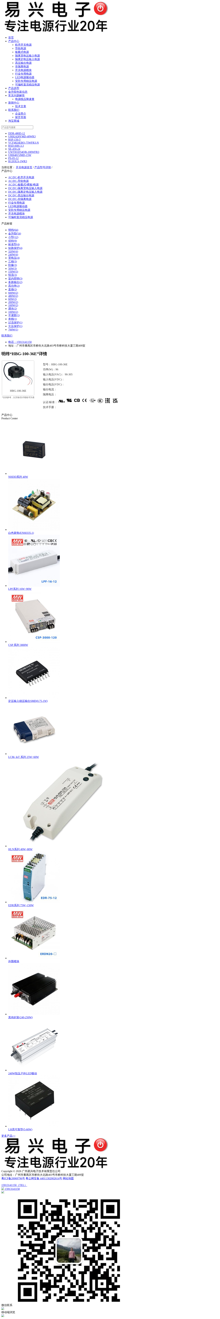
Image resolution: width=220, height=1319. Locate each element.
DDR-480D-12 (16, 133)
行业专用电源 (23, 73)
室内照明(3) (15, 278)
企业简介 (20, 113)
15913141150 (24, 342)
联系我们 (13, 109)
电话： (12, 342)
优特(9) (12, 240)
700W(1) (13, 329)
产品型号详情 (42, 167)
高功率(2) (14, 285)
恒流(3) (12, 274)
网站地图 (68, 1178)
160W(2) (13, 305)
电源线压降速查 (24, 99)
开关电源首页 (24, 167)
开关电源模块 (23, 70)
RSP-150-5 (14, 139)
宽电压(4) (14, 257)
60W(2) (12, 299)
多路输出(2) (15, 282)
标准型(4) (14, 244)
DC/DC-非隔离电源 (19, 199)
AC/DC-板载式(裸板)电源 (23, 184)
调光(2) (12, 308)
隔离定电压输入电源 (27, 59)
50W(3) (12, 268)
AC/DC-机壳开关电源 (21, 177)
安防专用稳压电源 (26, 80)
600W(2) (13, 292)
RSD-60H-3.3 (16, 145)
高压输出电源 (23, 62)
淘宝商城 (13, 120)
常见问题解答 (16, 95)
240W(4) (13, 254)
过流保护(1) (15, 322)
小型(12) (13, 237)
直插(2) (12, 289)
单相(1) (12, 318)
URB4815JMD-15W (19, 155)
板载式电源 (22, 52)
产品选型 (13, 88)
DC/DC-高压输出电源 (21, 195)
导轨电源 (20, 48)
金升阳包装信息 (18, 91)
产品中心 (13, 41)
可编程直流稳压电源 (27, 84)
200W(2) (13, 302)
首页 (11, 37)
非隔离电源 (22, 66)
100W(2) (13, 312)
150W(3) (13, 271)
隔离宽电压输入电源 (27, 55)
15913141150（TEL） (14, 1185)
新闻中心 (13, 102)
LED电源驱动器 (24, 77)
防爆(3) (12, 265)
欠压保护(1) (15, 326)
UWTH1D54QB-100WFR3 (23, 152)
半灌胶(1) (14, 315)
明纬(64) (13, 229)
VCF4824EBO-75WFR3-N (23, 142)
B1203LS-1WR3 (17, 161)
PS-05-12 (13, 158)
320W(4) (13, 251)
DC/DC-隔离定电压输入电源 (25, 191)
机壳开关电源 (23, 44)
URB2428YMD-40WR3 (22, 136)
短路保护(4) (15, 248)
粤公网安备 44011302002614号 (44, 1178)
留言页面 (20, 117)
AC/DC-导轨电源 (18, 180)
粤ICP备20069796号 (13, 1178)
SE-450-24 (14, 148)
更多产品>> (8, 1135)
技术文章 (20, 106)
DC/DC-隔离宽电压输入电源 (25, 188)
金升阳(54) (14, 233)
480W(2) (13, 295)
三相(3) (12, 261)
